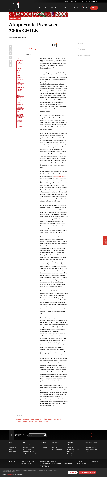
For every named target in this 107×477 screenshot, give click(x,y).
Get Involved (55, 442)
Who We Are (70, 447)
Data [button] (46, 8)
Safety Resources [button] (56, 8)
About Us (70, 442)
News (10, 442)
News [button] (41, 8)
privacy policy (10, 474)
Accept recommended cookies (87, 472)
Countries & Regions (91, 442)
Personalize (73, 472)
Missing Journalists (27, 449)
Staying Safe (44, 447)
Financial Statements (72, 453)
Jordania (24, 421)
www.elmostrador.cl (60, 176)
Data (24, 442)
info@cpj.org (95, 461)
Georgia (18, 421)
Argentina (26, 419)
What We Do (70, 445)
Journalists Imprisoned (28, 447)
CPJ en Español (34, 49)
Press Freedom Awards (57, 449)
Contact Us (70, 456)
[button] (96, 1)
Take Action (54, 447)
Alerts (10, 445)
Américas (19, 419)
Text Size (82, 49)
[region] (53, 472)
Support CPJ (55, 445)
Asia (86, 453)
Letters (10, 449)
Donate (85, 8)
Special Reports (13, 451)
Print (81, 43)
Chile (45, 419)
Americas (87, 445)
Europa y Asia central (54, 419)
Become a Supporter (80, 435)
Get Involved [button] (67, 8)
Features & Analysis (13, 447)
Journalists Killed (27, 445)
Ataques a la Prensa (36, 419)
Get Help (94, 8)
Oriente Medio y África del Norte (38, 421)
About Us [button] (77, 8)
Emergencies (44, 445)
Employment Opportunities (74, 449)
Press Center (70, 451)
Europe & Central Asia (90, 447)
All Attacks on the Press (28, 451)
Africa (86, 451)
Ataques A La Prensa (15, 18)
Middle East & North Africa (91, 449)
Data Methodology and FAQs (30, 453)
